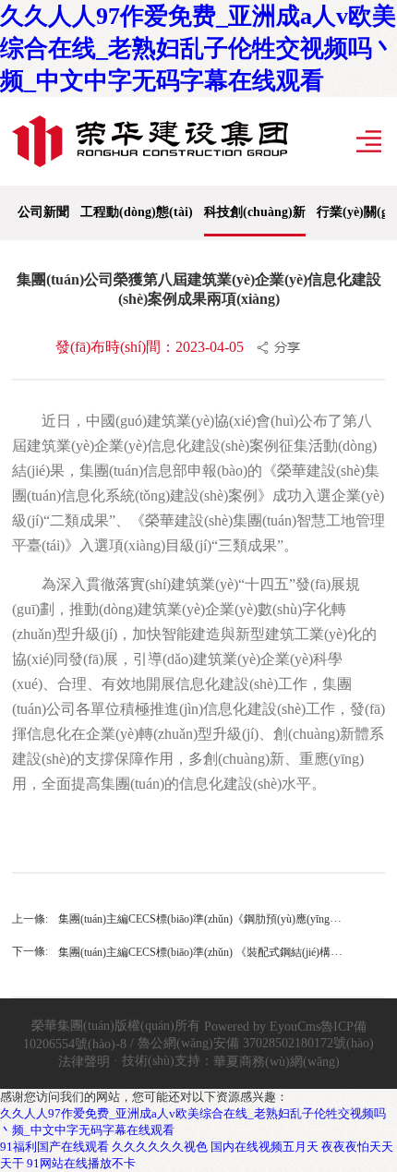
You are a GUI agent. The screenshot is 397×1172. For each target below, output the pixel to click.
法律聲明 (84, 1061)
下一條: (30, 951)
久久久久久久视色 (160, 1147)
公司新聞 (43, 212)
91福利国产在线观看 (54, 1147)
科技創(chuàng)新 (255, 212)
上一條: (30, 918)
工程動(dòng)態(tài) (136, 212)
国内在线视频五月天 (265, 1147)
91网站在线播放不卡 (81, 1163)
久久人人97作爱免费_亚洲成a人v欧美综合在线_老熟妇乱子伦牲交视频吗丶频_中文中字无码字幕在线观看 (198, 48)
